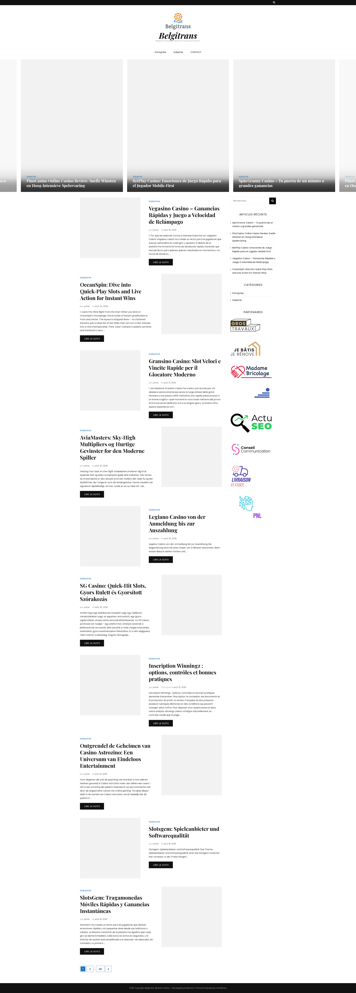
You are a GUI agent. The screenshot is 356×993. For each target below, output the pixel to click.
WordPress (221, 988)
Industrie (178, 52)
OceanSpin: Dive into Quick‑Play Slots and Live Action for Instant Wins (110, 291)
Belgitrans (178, 35)
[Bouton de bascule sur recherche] (274, 2)
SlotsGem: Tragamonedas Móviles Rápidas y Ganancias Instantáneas (114, 904)
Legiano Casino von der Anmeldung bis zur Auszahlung (177, 523)
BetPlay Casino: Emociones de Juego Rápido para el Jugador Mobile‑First (71, 183)
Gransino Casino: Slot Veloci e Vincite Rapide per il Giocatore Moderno (185, 367)
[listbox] (178, 125)
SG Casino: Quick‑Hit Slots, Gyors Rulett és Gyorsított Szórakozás (113, 592)
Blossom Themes (195, 988)
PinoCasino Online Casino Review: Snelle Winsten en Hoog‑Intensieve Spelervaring (283, 183)
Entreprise (160, 52)
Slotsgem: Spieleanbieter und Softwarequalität (184, 832)
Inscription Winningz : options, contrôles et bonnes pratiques (182, 672)
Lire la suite (161, 262)
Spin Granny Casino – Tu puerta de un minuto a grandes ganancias (175, 183)
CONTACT (196, 52)
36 (101, 969)
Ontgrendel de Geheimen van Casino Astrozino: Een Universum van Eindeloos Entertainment (115, 755)
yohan (156, 230)
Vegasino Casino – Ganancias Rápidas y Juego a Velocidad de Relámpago (184, 215)
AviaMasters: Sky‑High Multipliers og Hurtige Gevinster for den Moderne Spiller (112, 447)
